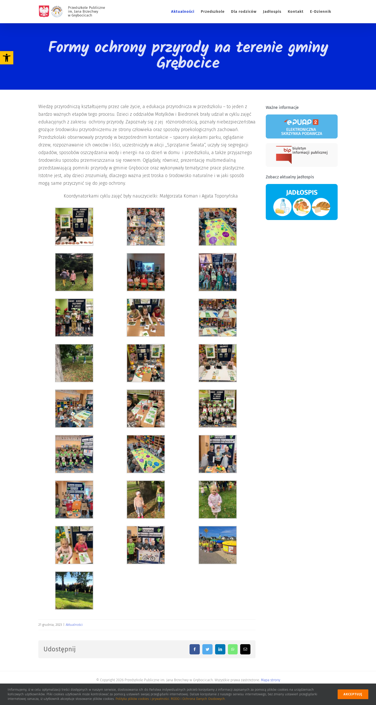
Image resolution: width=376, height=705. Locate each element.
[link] (6, 57)
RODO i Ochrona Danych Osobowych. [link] (198, 699)
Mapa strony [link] (270, 680)
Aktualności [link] (74, 625)
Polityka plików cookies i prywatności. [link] (143, 699)
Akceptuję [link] (353, 694)
